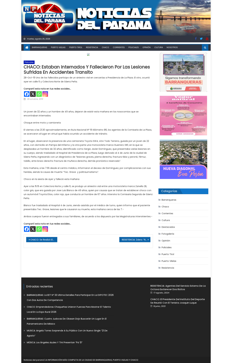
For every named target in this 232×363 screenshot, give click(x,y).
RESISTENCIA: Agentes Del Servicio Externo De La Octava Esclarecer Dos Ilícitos (178, 287)
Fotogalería (168, 233)
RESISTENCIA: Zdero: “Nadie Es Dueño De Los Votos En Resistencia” (136, 239)
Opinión (147, 47)
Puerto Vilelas (58, 47)
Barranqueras (39, 47)
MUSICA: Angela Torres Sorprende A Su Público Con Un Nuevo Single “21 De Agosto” (67, 333)
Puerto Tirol (75, 47)
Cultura (158, 47)
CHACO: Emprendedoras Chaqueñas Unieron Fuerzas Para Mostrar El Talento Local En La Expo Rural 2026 (69, 309)
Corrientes (119, 47)
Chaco (105, 47)
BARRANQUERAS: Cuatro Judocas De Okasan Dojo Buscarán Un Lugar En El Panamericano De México (67, 321)
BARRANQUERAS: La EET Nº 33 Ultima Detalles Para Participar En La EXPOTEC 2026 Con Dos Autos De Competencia (70, 297)
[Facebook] (27, 94)
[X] (33, 94)
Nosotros (172, 47)
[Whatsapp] (39, 94)
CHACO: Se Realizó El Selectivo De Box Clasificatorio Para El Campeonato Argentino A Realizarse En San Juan (43, 239)
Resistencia (92, 47)
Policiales (133, 47)
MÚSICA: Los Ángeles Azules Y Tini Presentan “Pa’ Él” (54, 342)
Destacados (168, 227)
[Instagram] (45, 94)
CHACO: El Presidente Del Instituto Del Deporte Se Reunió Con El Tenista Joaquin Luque (177, 301)
